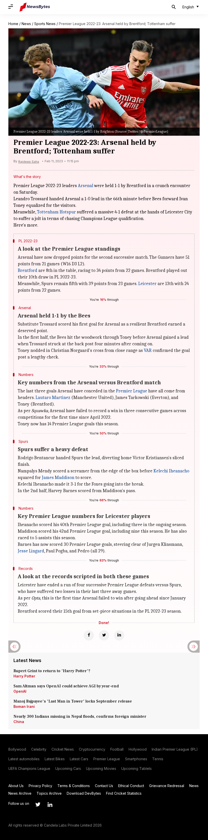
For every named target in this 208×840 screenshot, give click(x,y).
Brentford (27, 270)
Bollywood (17, 749)
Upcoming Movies (101, 768)
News (26, 24)
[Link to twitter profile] (38, 804)
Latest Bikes (55, 759)
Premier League (131, 391)
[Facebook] (89, 635)
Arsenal (85, 185)
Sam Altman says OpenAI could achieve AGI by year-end (66, 686)
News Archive (19, 793)
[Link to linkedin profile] (50, 804)
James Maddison (58, 477)
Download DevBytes (84, 793)
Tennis (157, 759)
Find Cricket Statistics (124, 793)
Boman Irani (24, 706)
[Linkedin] (119, 635)
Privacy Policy (40, 786)
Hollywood (138, 749)
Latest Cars (79, 759)
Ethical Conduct (131, 786)
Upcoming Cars (68, 768)
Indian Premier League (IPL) (175, 749)
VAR (148, 350)
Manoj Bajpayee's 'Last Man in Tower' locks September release (72, 701)
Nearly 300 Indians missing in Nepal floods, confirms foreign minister (79, 716)
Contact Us (104, 786)
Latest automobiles (24, 759)
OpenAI (19, 691)
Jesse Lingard (31, 551)
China (18, 721)
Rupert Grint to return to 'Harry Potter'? (51, 670)
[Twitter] (104, 635)
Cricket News (62, 749)
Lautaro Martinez (53, 397)
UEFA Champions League (29, 768)
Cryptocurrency (92, 749)
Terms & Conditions (73, 786)
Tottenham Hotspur (56, 212)
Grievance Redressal (166, 786)
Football (117, 749)
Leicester (147, 283)
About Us (16, 786)
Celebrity (38, 749)
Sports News (45, 24)
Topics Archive (49, 793)
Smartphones (136, 759)
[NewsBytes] (35, 7)
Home (13, 24)
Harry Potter (24, 676)
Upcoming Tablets (136, 768)
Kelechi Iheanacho (171, 471)
